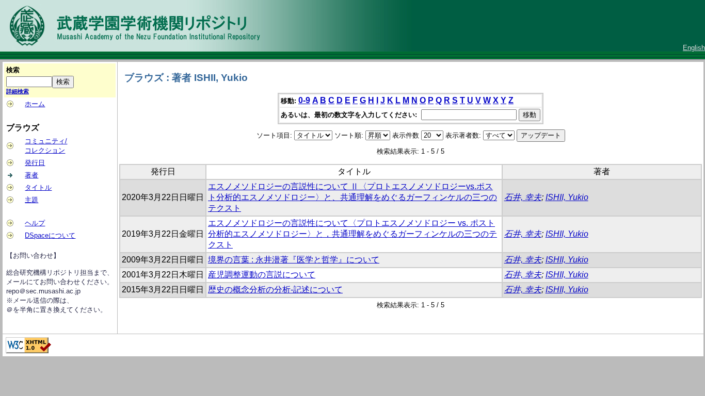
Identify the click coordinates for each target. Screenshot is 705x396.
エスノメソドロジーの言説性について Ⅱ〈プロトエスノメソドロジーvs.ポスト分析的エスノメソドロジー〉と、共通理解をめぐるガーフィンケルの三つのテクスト (352, 197)
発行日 (35, 163)
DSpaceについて (50, 235)
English (694, 48)
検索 (13, 70)
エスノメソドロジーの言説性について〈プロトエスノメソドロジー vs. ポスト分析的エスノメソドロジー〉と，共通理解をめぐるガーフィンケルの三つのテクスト (352, 234)
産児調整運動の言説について (261, 274)
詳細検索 (17, 91)
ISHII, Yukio (567, 197)
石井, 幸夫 (522, 197)
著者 (31, 175)
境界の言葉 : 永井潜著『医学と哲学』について (293, 259)
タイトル (38, 187)
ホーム (35, 104)
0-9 (304, 100)
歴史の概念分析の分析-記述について (275, 289)
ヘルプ (35, 223)
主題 (31, 200)
